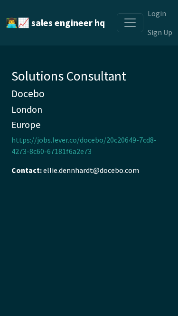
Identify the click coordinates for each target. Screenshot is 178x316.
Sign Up (160, 32)
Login (157, 13)
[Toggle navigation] (130, 22)
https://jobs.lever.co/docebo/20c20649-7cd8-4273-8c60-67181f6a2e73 (84, 145)
